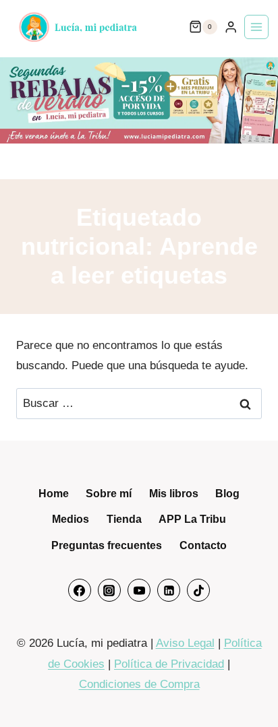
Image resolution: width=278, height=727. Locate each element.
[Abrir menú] (256, 27)
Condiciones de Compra (139, 684)
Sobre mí (109, 493)
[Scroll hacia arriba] (249, 691)
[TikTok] (198, 590)
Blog (227, 493)
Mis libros (173, 493)
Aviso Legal (185, 643)
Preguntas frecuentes (106, 545)
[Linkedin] (168, 590)
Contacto (203, 545)
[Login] (231, 27)
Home (53, 493)
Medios (70, 519)
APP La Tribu (192, 519)
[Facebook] (79, 590)
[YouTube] (139, 590)
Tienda (124, 519)
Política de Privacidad (169, 664)
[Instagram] (109, 590)
